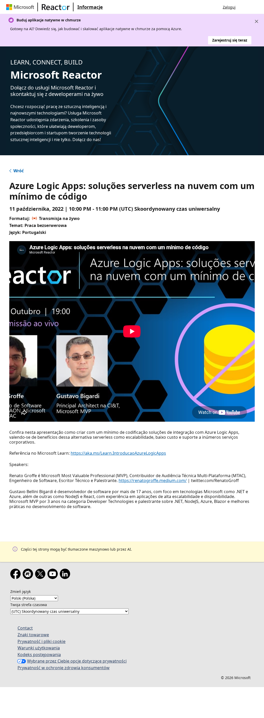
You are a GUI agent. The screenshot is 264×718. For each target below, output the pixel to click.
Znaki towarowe (33, 635)
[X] (41, 575)
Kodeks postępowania (39, 654)
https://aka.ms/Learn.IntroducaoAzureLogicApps (118, 453)
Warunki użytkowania (39, 648)
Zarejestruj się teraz (229, 40)
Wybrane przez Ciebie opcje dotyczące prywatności (77, 661)
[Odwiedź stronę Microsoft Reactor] (56, 7)
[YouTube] (53, 575)
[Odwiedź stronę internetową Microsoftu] (21, 7)
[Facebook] (16, 575)
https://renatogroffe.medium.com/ (153, 480)
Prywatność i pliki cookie (41, 641)
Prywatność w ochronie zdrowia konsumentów (64, 668)
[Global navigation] (245, 7)
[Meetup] (29, 575)
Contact (25, 628)
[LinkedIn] (66, 575)
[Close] (256, 21)
